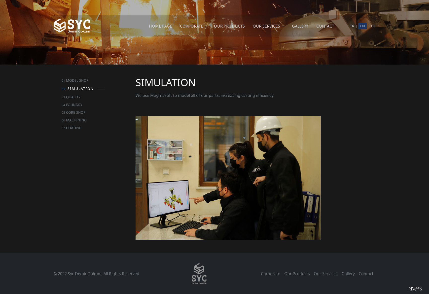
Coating (71, 127)
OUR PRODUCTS (229, 26)
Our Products (297, 273)
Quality (71, 97)
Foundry (72, 104)
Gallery (348, 273)
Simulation (78, 88)
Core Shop (73, 112)
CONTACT (325, 26)
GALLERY (300, 26)
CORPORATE (191, 26)
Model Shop (75, 80)
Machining (74, 120)
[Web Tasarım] (415, 288)
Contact (366, 273)
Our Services (326, 273)
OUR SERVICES (267, 26)
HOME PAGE (160, 26)
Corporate (270, 273)
